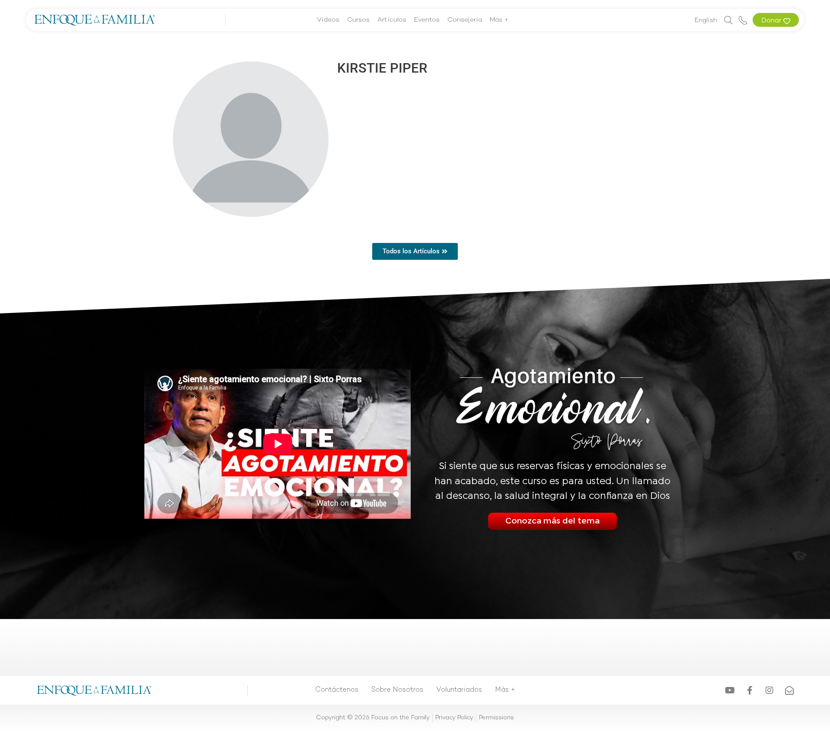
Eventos (427, 20)
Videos (328, 20)
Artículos (391, 20)
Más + (499, 20)
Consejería (464, 20)
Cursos (358, 20)
